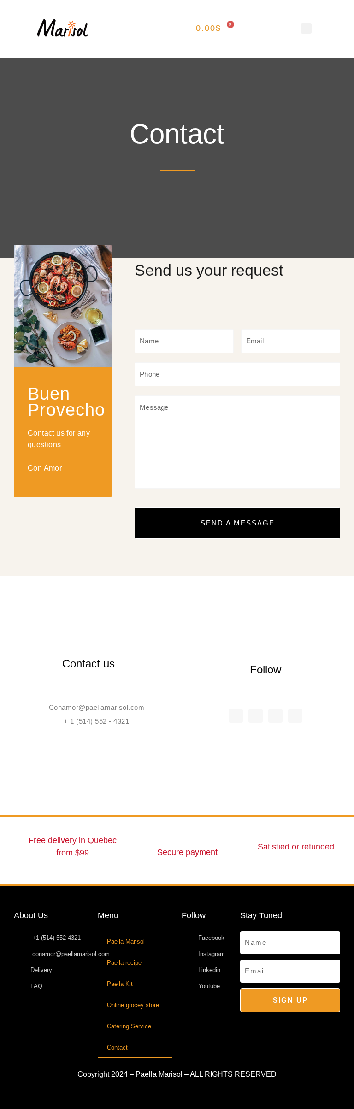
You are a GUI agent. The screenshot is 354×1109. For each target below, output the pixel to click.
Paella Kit (120, 983)
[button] (134, 28)
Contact (117, 1047)
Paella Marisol (126, 941)
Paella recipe (124, 962)
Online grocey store (133, 1005)
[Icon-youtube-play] (295, 716)
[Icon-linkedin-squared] (275, 716)
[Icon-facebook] (236, 716)
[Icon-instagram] (255, 716)
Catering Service (129, 1026)
